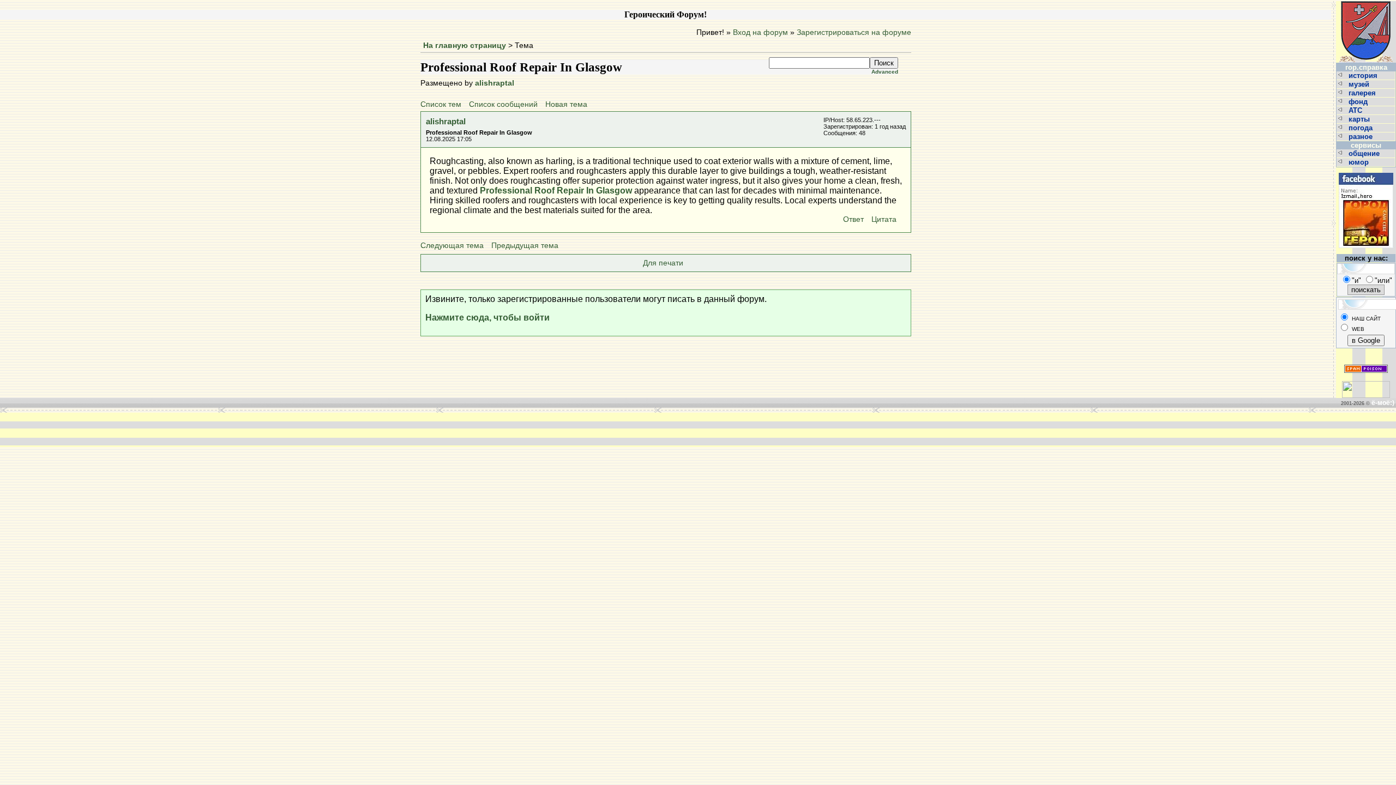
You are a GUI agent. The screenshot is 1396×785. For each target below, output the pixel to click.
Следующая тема (452, 245)
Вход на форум (760, 32)
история (1364, 75)
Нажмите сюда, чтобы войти (487, 317)
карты (1360, 119)
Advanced (884, 72)
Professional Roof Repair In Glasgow (556, 190)
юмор (1360, 162)
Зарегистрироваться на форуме (854, 32)
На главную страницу (464, 45)
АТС (1356, 110)
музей (1360, 84)
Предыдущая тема (524, 245)
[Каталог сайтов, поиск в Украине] (1366, 385)
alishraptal (494, 83)
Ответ (853, 219)
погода (1362, 128)
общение (1365, 153)
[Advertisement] (533, 429)
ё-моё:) (1382, 403)
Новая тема (566, 104)
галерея (1363, 93)
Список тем (440, 104)
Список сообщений (503, 104)
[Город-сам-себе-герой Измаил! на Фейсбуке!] (1366, 171)
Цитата (883, 219)
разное (1362, 136)
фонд (1359, 102)
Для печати (663, 263)
